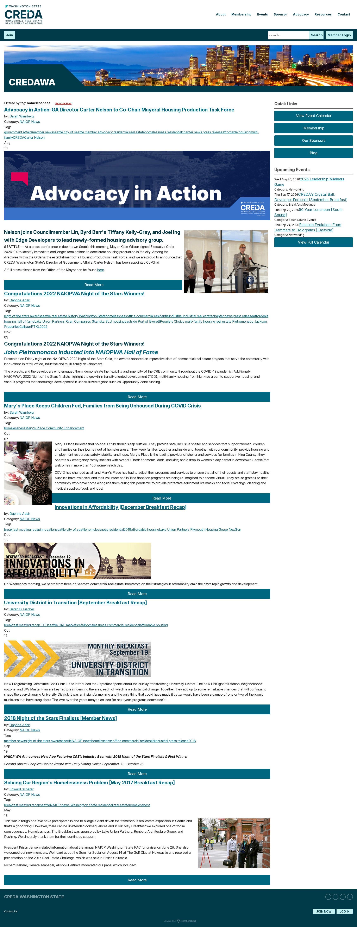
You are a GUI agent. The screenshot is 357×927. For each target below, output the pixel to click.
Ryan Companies (78, 321)
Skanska (98, 321)
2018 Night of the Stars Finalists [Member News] (60, 718)
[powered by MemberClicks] (178, 921)
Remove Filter (63, 103)
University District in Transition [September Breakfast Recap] (75, 603)
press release (212, 132)
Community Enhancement (64, 428)
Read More (94, 285)
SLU (108, 321)
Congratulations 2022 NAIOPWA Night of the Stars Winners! (74, 294)
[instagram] (335, 897)
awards (35, 316)
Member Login (339, 35)
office (131, 316)
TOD (44, 625)
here (100, 270)
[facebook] (343, 897)
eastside (131, 321)
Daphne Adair (20, 300)
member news (42, 132)
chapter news (192, 132)
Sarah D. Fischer (22, 609)
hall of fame (25, 321)
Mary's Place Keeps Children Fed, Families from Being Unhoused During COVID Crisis (102, 406)
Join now (324, 911)
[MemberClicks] (24, 23)
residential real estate (129, 132)
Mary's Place (35, 428)
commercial (145, 316)
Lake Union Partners (49, 321)
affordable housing (236, 132)
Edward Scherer (21, 789)
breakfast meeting (17, 529)
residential (174, 132)
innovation (48, 529)
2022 (43, 326)
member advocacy (98, 132)
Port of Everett (148, 321)
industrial (175, 316)
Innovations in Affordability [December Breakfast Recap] (121, 507)
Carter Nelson (34, 137)
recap (35, 529)
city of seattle (73, 132)
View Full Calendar (313, 242)
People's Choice (172, 321)
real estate (223, 321)
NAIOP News (30, 122)
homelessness (155, 132)
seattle (58, 132)
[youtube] (350, 897)
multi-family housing (199, 321)
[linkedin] (328, 897)
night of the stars (16, 316)
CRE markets (68, 625)
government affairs (18, 132)
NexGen (234, 529)
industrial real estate (197, 316)
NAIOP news (81, 741)
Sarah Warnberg (22, 116)
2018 (127, 529)
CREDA (18, 137)
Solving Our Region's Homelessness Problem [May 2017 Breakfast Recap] (89, 783)
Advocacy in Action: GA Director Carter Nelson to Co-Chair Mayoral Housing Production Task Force (119, 110)
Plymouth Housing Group (208, 529)
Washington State (92, 316)
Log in (345, 911)
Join (9, 35)
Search (317, 35)
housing (118, 321)
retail (81, 625)
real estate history (64, 316)
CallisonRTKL (29, 326)
